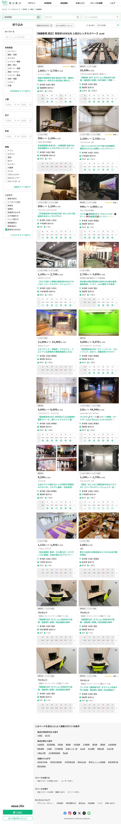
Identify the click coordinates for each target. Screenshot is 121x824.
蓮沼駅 (94, 744)
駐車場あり (12, 226)
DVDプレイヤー (14, 178)
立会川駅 (110, 749)
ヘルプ (112, 3)
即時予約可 (12, 198)
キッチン (11, 164)
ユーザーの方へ (67, 781)
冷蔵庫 (10, 167)
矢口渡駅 (91, 749)
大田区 (39, 735)
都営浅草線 (41, 766)
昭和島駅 (40, 749)
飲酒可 (10, 205)
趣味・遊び (12, 65)
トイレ (10, 150)
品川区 (47, 735)
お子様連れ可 (13, 216)
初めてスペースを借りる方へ (48, 781)
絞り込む (17, 812)
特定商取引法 (71, 803)
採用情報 (91, 803)
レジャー (11, 82)
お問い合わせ (110, 803)
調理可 (10, 209)
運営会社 (82, 803)
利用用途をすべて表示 (19, 91)
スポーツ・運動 (14, 68)
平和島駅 (76, 744)
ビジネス (11, 58)
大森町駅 (40, 744)
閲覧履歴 (64, 3)
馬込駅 (65, 753)
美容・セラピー (14, 71)
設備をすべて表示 (21, 186)
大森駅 (49, 749)
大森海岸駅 (112, 744)
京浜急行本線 (42, 762)
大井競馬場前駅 (54, 753)
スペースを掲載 (96, 3)
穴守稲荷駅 (59, 749)
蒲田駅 (68, 744)
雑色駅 (102, 744)
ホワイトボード (14, 181)
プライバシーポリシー (45, 803)
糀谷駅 (60, 744)
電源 (9, 157)
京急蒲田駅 (51, 744)
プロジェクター (14, 174)
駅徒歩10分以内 (14, 229)
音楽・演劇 (12, 78)
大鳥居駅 (86, 744)
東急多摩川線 (113, 762)
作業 (9, 85)
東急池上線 (82, 762)
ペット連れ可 (13, 219)
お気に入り (80, 3)
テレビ (10, 171)
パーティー (12, 51)
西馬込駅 (100, 749)
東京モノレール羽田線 (97, 762)
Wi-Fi (10, 160)
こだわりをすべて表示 (19, 235)
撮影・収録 (12, 54)
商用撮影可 (12, 222)
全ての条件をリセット (17, 818)
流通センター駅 (71, 749)
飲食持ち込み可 (14, 212)
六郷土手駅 (41, 753)
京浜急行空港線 (56, 762)
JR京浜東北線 (70, 762)
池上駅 (82, 749)
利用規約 (60, 803)
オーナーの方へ (74, 792)
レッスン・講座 (14, 61)
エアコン (11, 154)
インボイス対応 (14, 202)
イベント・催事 (14, 75)
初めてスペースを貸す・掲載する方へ (51, 792)
